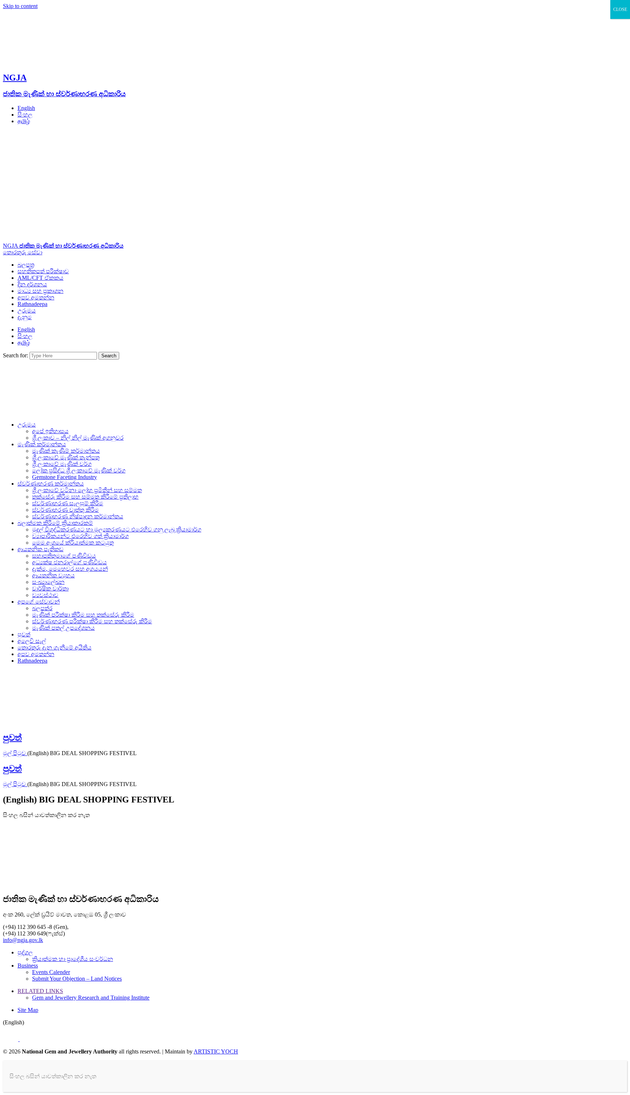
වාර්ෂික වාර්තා (50, 588)
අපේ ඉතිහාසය (50, 431)
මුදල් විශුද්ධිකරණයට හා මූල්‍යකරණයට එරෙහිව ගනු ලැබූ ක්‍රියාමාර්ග (116, 529)
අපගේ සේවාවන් (39, 601)
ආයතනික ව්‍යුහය (53, 575)
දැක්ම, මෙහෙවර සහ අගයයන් (70, 569)
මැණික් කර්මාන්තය (42, 444)
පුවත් (24, 634)
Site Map (28, 1010)
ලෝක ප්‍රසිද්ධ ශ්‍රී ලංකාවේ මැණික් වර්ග (78, 470)
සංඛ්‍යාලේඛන (48, 582)
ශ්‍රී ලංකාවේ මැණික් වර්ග (62, 464)
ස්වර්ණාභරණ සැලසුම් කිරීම (67, 503)
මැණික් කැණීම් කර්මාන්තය (66, 451)
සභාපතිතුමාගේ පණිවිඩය (64, 556)
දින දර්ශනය (32, 284)
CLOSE (620, 9)
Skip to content (20, 6)
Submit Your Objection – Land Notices (77, 979)
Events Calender (51, 972)
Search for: (15, 355)
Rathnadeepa (32, 304)
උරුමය (27, 310)
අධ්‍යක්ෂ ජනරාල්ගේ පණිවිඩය (69, 562)
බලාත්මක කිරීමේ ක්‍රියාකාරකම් (55, 523)
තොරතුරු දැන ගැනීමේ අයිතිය (55, 647)
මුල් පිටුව (15, 753)
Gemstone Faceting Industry (64, 477)
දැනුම (25, 317)
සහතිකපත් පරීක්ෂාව (43, 271)
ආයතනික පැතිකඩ (40, 549)
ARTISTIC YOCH (216, 1051)
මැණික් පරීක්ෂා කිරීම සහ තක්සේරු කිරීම (83, 615)
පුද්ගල (25, 952)
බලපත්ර (42, 608)
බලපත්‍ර (26, 265)
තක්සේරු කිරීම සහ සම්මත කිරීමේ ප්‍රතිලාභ (85, 497)
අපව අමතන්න (36, 297)
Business (28, 965)
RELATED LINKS (40, 991)
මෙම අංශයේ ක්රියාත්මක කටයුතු (73, 542)
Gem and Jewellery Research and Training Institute (90, 997)
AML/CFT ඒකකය (40, 278)
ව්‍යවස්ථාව (45, 595)
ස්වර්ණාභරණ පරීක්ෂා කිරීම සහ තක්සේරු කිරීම (92, 621)
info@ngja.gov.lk (23, 940)
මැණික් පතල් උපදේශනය (63, 628)
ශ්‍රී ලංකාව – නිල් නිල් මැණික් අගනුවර (78, 438)
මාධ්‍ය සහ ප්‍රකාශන (40, 291)
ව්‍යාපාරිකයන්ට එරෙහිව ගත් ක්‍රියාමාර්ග (80, 536)
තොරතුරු (15, 252)
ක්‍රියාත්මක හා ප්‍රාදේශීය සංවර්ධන (72, 959)
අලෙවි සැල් (32, 641)
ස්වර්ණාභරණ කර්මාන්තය (51, 483)
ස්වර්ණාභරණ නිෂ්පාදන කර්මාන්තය (77, 516)
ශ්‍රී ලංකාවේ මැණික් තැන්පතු (66, 457)
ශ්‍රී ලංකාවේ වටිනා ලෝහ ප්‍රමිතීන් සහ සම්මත (87, 490)
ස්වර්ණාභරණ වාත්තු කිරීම (65, 510)
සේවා (35, 252)
